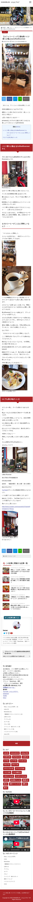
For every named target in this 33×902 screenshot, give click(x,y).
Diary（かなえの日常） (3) (11, 706)
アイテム (6, 869)
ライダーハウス (21, 776)
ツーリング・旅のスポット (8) (12, 726)
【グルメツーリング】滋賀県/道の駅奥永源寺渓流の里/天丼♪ (17, 652)
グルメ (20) (7, 724)
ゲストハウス (8, 768)
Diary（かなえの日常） (10, 856)
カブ (6, 760)
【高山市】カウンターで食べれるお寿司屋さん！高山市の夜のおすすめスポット (20, 589)
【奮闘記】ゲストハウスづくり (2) (13, 714)
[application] (16, 801)
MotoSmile (7, 861)
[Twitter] (4, 99)
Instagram (6, 693)
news (5, 884)
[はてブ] (15, 99)
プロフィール (8, 776)
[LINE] (20, 99)
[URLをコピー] (26, 99)
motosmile (15, 753)
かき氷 (25, 757)
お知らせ (6, 866)
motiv (5, 859)
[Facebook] (10, 99)
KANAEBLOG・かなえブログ (10, 2)
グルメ (11, 556)
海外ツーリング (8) (9, 729)
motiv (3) (6, 709)
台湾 (6, 780)
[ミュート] (25, 807)
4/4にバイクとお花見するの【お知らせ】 (14, 656)
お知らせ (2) (7, 716)
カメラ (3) (6, 721)
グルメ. (15, 764)
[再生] (5, 807)
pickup (24, 753)
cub (6, 753)
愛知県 (25, 780)
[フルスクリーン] (28, 807)
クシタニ (22, 760)
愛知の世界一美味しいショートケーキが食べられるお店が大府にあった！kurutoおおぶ (20, 607)
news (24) (6, 734)
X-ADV (5, 556)
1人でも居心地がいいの (10, 137)
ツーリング (20, 768)
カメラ (13, 760)
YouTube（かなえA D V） (11, 691)
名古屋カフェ (15, 780)
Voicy (4, 697)
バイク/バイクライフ (9, 881)
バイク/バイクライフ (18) (11, 731)
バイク (7, 772)
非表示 (18, 126)
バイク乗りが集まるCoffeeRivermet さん (15, 130)
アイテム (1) (7, 719)
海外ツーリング (15, 784)
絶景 (25, 784)
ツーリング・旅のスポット (11, 876)
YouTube (4, 490)
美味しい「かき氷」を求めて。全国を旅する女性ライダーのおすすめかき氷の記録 (20, 571)
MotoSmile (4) (8, 711)
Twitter (5, 695)
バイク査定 (17, 772)
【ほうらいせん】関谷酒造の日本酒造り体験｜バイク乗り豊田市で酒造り (20, 580)
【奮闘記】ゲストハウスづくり (12, 864)
